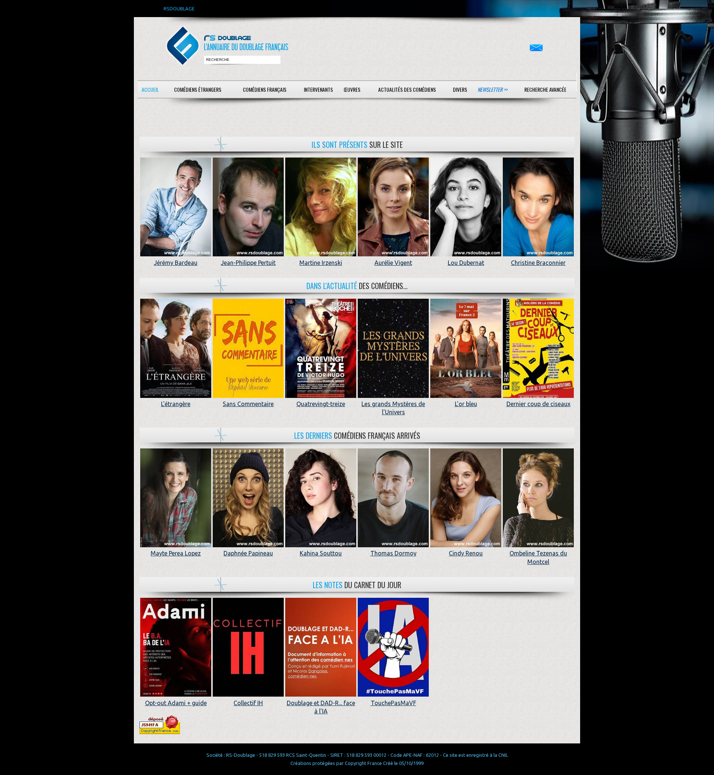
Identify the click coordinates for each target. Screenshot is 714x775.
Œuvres (352, 89)
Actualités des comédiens (407, 89)
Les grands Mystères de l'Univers (393, 408)
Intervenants (318, 89)
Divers (460, 89)
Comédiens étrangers (197, 89)
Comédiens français (264, 89)
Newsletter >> (492, 89)
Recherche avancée (545, 89)
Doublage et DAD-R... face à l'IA (321, 707)
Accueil (150, 89)
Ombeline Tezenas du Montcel (538, 557)
